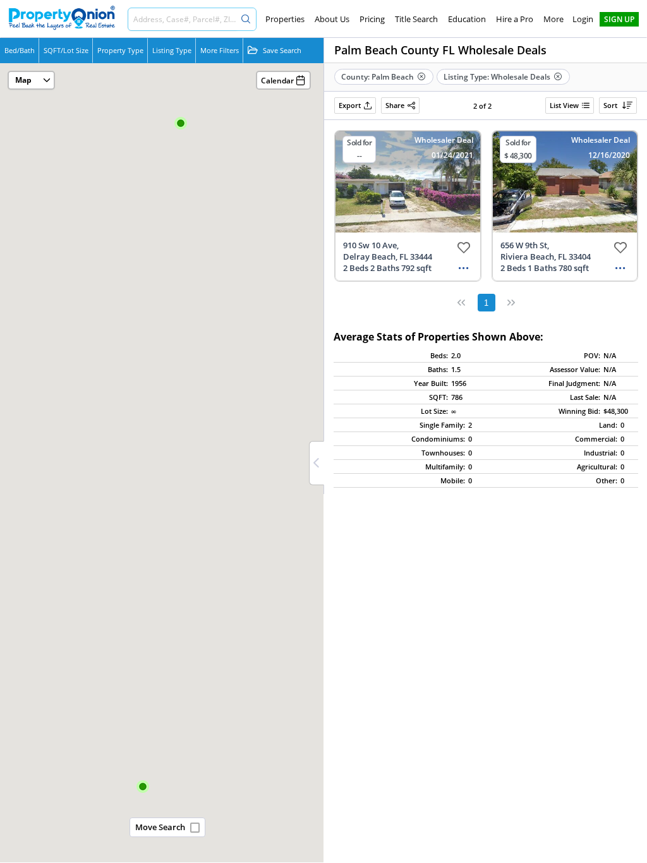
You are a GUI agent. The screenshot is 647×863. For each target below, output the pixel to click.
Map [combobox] (23, 80)
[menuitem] (285, 19)
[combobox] (182, 19)
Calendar (277, 80)
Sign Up (619, 19)
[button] (180, 124)
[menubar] (414, 19)
